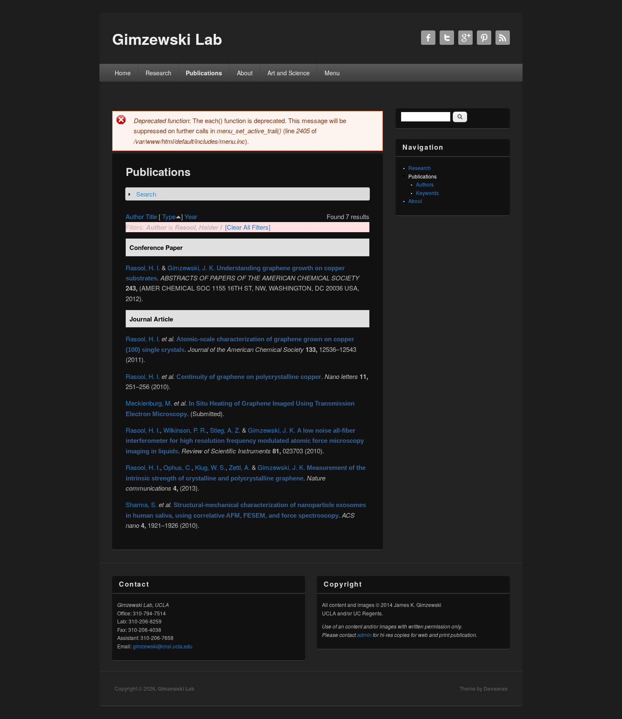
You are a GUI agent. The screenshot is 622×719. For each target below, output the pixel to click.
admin (364, 634)
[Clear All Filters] (247, 226)
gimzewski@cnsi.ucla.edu (163, 646)
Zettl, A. (239, 467)
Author (135, 216)
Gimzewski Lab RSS (502, 37)
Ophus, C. (177, 467)
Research (158, 73)
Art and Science (288, 73)
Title (151, 216)
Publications (204, 73)
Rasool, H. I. (143, 267)
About (245, 73)
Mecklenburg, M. (149, 402)
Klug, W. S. (210, 467)
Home (123, 73)
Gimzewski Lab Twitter (447, 37)
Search (146, 193)
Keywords (427, 192)
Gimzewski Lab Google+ (465, 37)
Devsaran (495, 688)
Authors (425, 184)
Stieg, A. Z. (225, 429)
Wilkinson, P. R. (184, 429)
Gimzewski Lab (176, 688)
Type (169, 216)
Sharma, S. (141, 504)
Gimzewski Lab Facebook (428, 37)
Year (190, 216)
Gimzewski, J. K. (191, 267)
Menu (332, 73)
